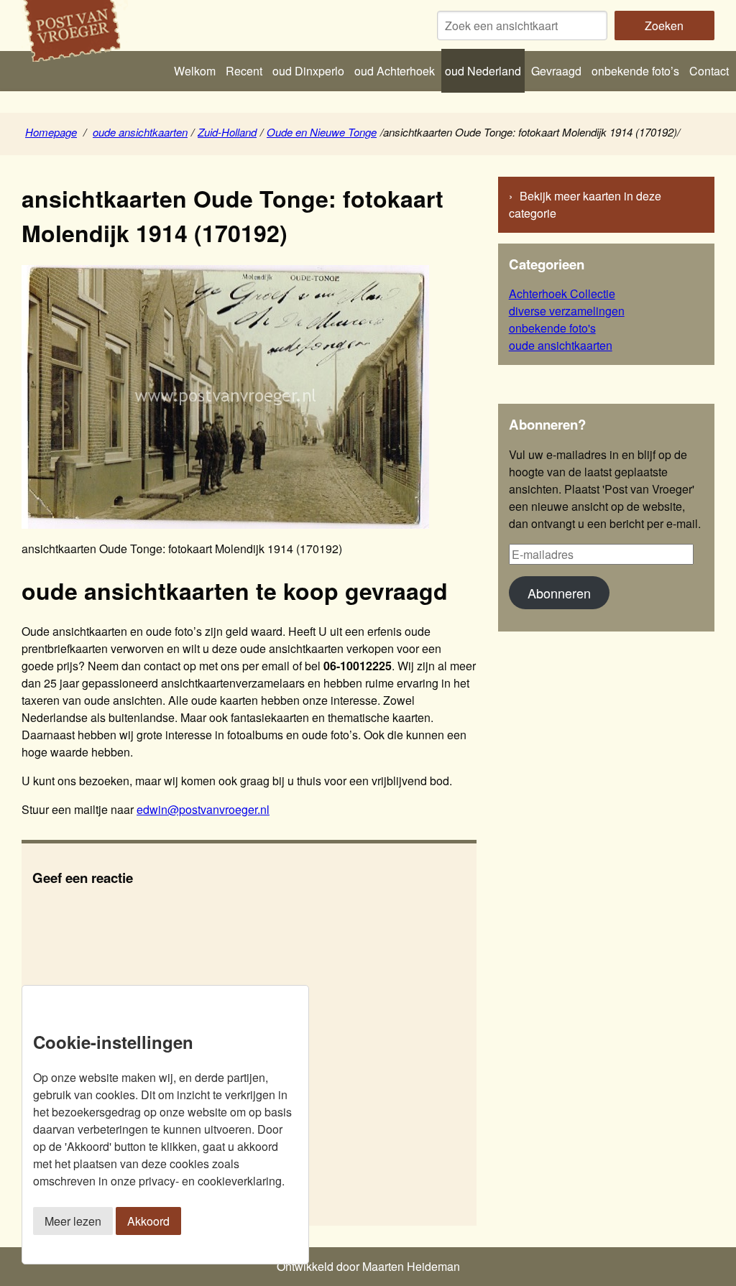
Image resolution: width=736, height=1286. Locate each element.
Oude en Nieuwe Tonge (322, 131)
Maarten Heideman (411, 1266)
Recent (244, 71)
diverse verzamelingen (567, 310)
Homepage (51, 131)
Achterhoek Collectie (562, 293)
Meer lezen (73, 1221)
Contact (709, 71)
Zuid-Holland (227, 131)
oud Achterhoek (394, 71)
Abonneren (559, 592)
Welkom (195, 71)
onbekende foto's (552, 328)
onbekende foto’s (635, 71)
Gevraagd (556, 71)
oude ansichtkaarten (140, 131)
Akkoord (148, 1221)
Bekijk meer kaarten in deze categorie (585, 204)
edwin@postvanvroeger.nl (203, 809)
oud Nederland (483, 71)
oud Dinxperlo (308, 71)
